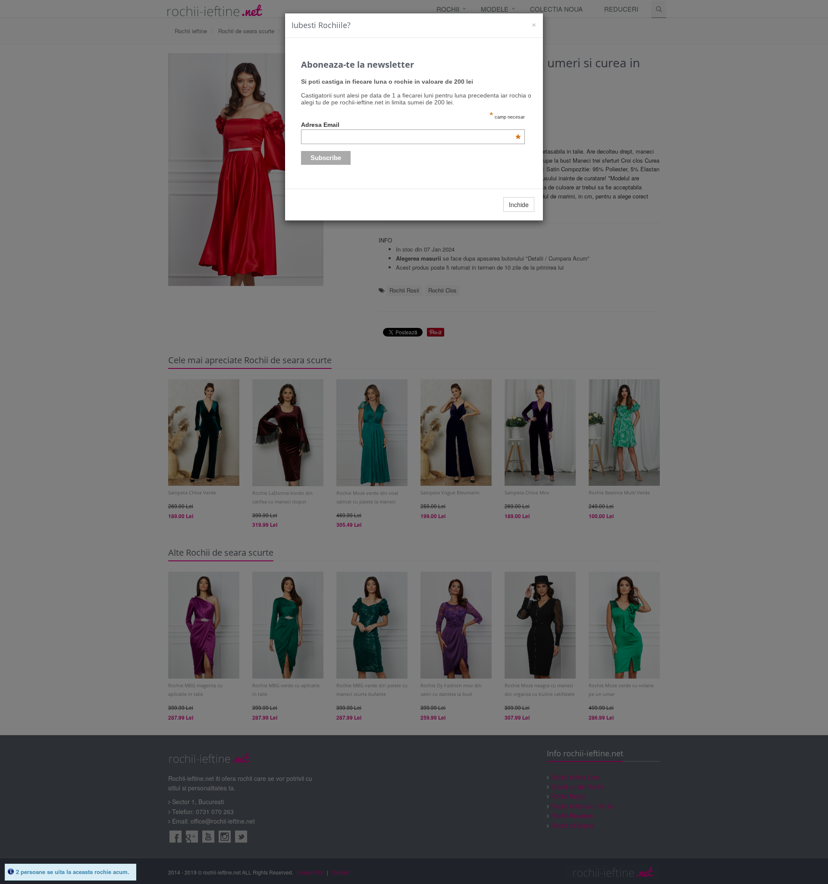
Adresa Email (411, 124)
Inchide (519, 204)
